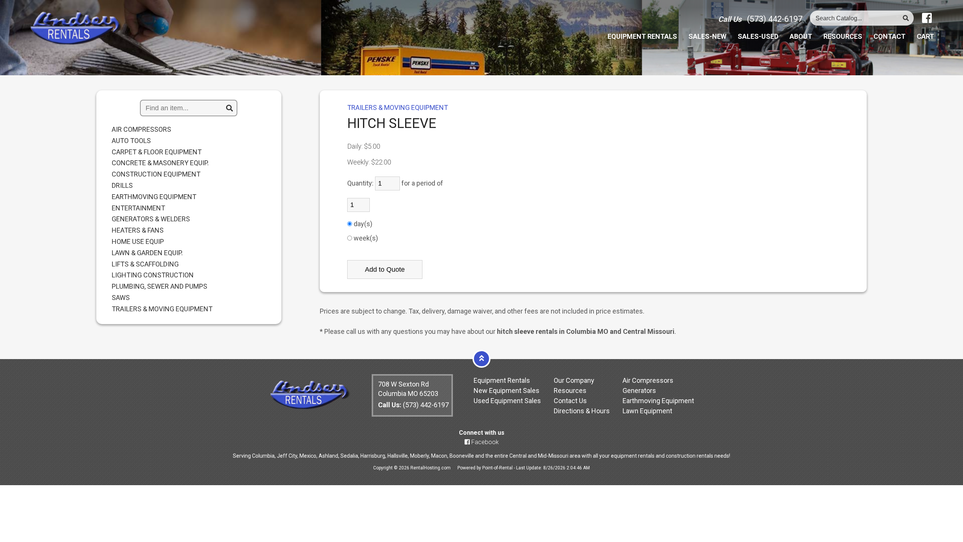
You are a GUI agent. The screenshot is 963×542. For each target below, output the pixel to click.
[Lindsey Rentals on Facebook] (927, 18)
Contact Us (570, 401)
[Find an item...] (229, 108)
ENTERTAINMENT (138, 208)
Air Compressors (648, 380)
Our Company (574, 380)
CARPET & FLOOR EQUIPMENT (157, 152)
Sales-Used (758, 36)
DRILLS (122, 185)
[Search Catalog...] (906, 18)
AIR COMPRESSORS (141, 129)
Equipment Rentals (502, 380)
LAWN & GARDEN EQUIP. (147, 253)
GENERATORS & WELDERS (151, 219)
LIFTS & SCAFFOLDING (145, 264)
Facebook (484, 442)
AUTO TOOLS (131, 141)
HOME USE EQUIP (138, 241)
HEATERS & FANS (138, 230)
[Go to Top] (481, 358)
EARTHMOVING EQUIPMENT (154, 197)
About (801, 36)
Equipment (642, 36)
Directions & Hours (582, 411)
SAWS (121, 297)
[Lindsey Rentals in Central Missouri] (76, 28)
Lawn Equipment (647, 411)
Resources (842, 36)
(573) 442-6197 (774, 19)
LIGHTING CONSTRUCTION (153, 275)
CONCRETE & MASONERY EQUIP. (160, 163)
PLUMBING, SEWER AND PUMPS (159, 286)
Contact (889, 36)
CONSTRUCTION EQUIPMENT (156, 174)
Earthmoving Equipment (658, 401)
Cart (925, 36)
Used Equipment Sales (507, 401)
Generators (639, 390)
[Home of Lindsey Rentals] (310, 407)
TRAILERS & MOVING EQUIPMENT (162, 309)
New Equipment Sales (506, 390)
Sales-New (707, 36)
